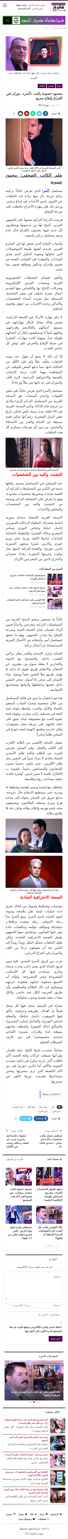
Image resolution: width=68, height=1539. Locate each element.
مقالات (42, 86)
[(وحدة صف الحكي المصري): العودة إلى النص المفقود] (57, 1442)
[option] (34, 1380)
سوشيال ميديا (25, 1519)
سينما (21, 1514)
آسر (52, 1107)
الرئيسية (55, 1514)
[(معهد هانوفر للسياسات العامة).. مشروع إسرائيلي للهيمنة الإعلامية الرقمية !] (54, 579)
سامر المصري (18, 1107)
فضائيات (42, 1519)
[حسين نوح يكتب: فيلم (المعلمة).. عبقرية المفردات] (57, 1460)
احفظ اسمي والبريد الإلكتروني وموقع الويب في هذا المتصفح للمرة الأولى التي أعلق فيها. (35, 1329)
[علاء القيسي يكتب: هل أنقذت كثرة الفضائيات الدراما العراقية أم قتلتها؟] (54, 603)
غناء (32, 1514)
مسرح (9, 1514)
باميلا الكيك (31, 1107)
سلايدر (51, 86)
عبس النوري (56, 1111)
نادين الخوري (43, 1111)
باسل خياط (43, 1107)
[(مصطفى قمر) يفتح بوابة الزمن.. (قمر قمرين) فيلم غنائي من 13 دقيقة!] (19, 1214)
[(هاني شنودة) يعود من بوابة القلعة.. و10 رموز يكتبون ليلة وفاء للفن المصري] (57, 1495)
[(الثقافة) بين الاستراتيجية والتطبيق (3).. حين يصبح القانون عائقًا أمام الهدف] (57, 1477)
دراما (59, 86)
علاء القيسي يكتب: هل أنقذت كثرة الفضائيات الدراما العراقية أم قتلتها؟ (35, 1393)
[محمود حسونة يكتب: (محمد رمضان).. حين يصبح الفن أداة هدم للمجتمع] (54, 591)
